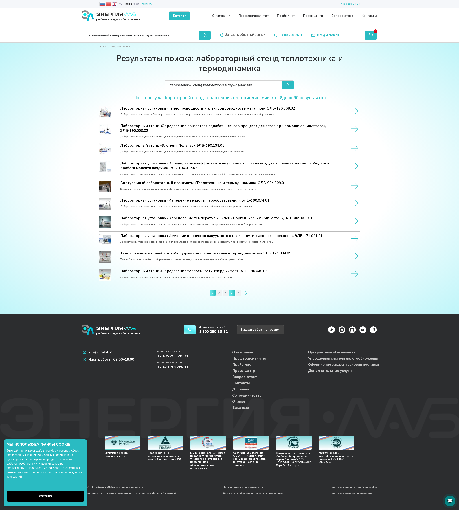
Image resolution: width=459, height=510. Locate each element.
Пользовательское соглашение (243, 487)
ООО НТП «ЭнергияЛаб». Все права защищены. (113, 487)
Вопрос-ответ (342, 16)
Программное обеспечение (331, 352)
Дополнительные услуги (330, 370)
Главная (103, 46)
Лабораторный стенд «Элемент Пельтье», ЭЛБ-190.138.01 (172, 145)
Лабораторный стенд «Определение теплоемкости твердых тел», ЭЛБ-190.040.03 (193, 271)
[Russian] (102, 3)
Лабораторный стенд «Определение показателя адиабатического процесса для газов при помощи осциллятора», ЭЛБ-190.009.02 (223, 128)
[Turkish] (109, 3)
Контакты (369, 16)
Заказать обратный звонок (260, 330)
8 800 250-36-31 (292, 35)
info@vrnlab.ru (328, 35)
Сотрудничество (247, 395)
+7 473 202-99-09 (172, 367)
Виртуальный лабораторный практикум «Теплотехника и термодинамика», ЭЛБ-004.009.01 (203, 183)
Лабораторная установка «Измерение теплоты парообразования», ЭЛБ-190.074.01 (194, 200)
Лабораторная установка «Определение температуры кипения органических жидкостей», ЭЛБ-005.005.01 (216, 218)
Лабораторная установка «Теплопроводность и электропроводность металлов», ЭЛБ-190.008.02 (207, 108)
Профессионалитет (253, 16)
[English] (115, 3)
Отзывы (239, 401)
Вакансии (240, 407)
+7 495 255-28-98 (349, 3)
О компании (221, 16)
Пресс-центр (313, 16)
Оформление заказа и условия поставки (343, 364)
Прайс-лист (286, 16)
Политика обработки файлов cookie (353, 487)
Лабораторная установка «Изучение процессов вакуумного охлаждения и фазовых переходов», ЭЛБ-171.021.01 (221, 235)
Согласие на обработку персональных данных (253, 493)
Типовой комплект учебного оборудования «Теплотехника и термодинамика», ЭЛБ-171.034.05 (205, 253)
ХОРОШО (45, 496)
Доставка (240, 389)
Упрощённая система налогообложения (343, 358)
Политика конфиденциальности (351, 493)
